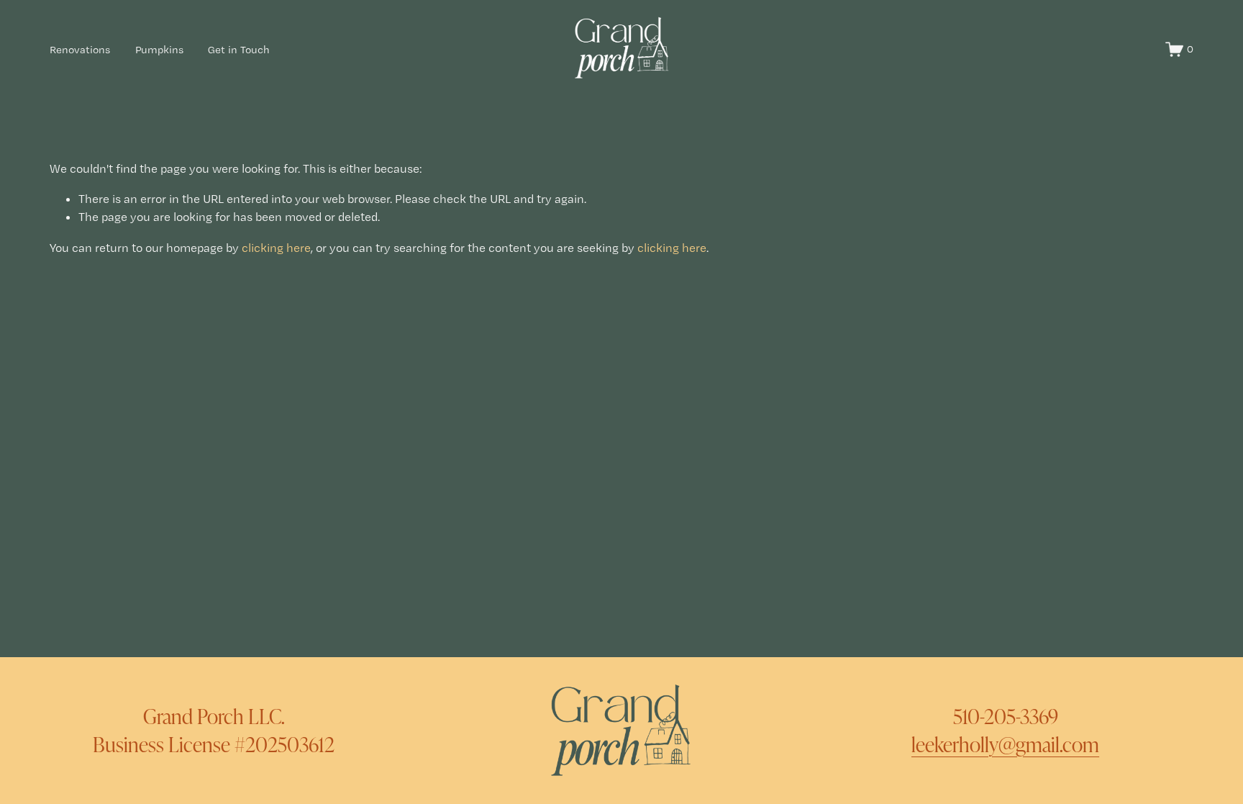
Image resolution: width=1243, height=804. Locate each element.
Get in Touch (239, 49)
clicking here (276, 247)
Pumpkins (159, 49)
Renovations (80, 49)
